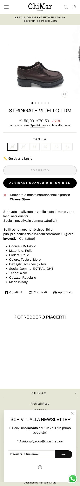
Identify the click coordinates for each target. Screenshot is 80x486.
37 (23, 146)
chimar (39, 393)
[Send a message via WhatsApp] (72, 478)
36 (12, 146)
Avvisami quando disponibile (40, 183)
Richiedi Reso (40, 403)
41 (68, 146)
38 (35, 146)
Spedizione (37, 125)
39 (46, 146)
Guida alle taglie (17, 158)
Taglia (40, 139)
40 (56, 146)
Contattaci (27, 238)
